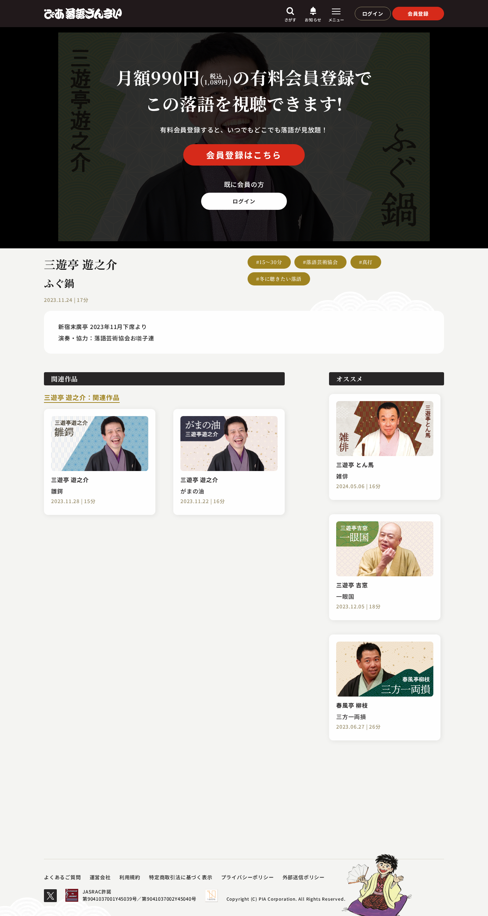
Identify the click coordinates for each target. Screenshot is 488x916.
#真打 (366, 261)
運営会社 (100, 877)
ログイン (372, 13)
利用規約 (129, 877)
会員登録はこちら (244, 154)
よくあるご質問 (62, 877)
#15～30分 (269, 261)
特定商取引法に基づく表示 (181, 877)
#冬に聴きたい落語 (279, 278)
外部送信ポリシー (304, 877)
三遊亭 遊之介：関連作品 (82, 398)
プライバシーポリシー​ (247, 877)
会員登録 (418, 13)
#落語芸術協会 (320, 261)
